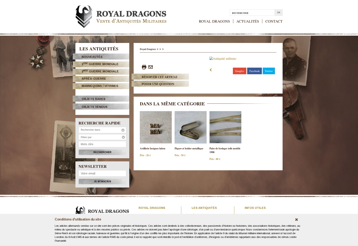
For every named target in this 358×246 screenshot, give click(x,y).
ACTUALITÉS (247, 21)
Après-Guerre (94, 78)
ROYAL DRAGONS (214, 21)
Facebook (254, 71)
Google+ (239, 71)
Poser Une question (158, 84)
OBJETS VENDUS (95, 106)
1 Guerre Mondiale (100, 64)
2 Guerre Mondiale (100, 71)
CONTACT (274, 21)
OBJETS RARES (93, 99)
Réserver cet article (159, 77)
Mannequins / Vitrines (100, 86)
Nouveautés (92, 56)
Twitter (269, 71)
